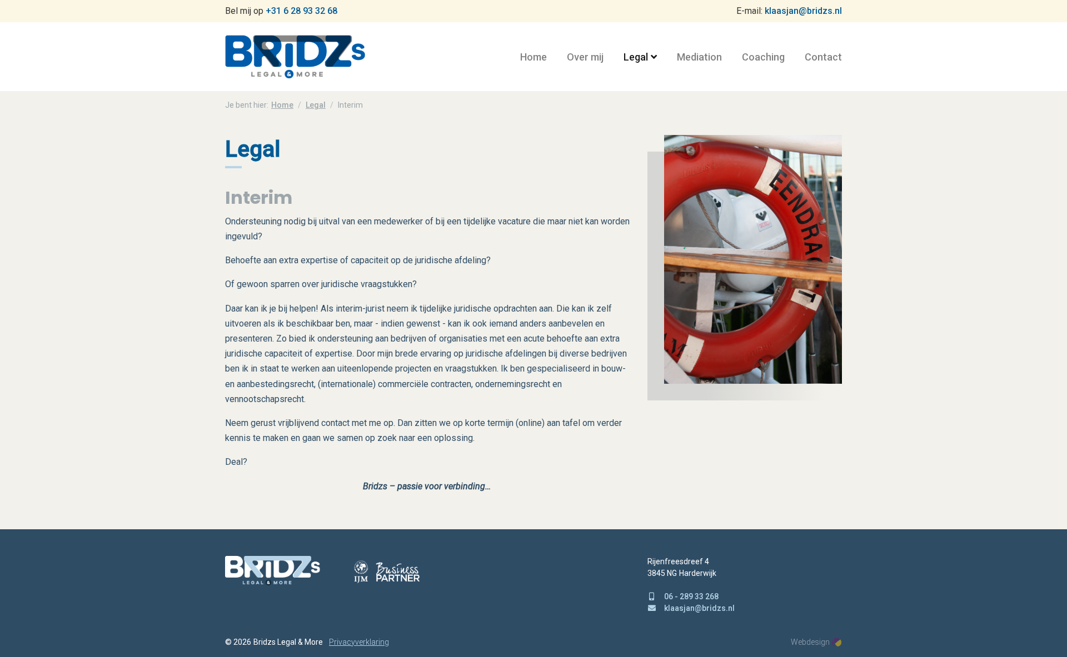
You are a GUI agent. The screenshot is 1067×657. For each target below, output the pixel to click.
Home (533, 57)
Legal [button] (636, 57)
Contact (823, 57)
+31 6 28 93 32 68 (301, 11)
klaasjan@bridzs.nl (803, 11)
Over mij (585, 57)
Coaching (763, 57)
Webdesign (810, 642)
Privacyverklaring (359, 642)
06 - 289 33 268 (691, 596)
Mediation (699, 57)
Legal (316, 105)
